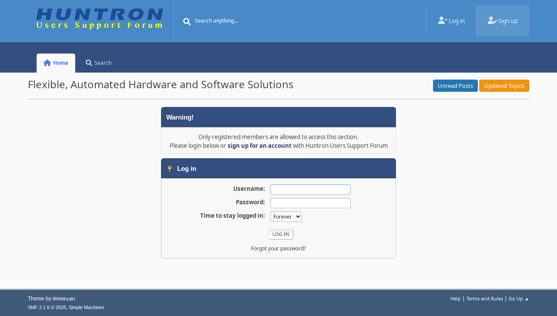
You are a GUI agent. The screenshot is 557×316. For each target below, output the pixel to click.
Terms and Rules (484, 298)
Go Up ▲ (519, 298)
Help (455, 298)
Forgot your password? (278, 248)
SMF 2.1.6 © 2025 (47, 307)
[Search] (187, 22)
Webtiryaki (64, 298)
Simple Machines (86, 307)
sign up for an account (260, 146)
